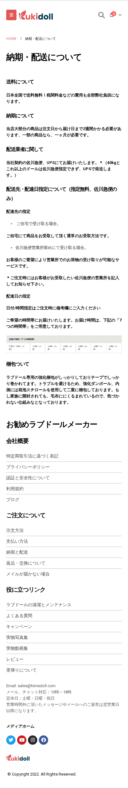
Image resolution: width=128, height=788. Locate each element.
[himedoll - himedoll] (36, 15)
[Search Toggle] (101, 15)
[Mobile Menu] (11, 15)
